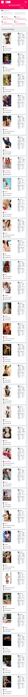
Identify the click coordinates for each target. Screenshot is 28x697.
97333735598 (8, 465)
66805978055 (8, 299)
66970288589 (8, 506)
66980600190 (8, 257)
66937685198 (8, 195)
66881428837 (8, 71)
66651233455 (8, 50)
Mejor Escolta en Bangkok (14, 5)
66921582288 (8, 91)
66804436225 (8, 112)
